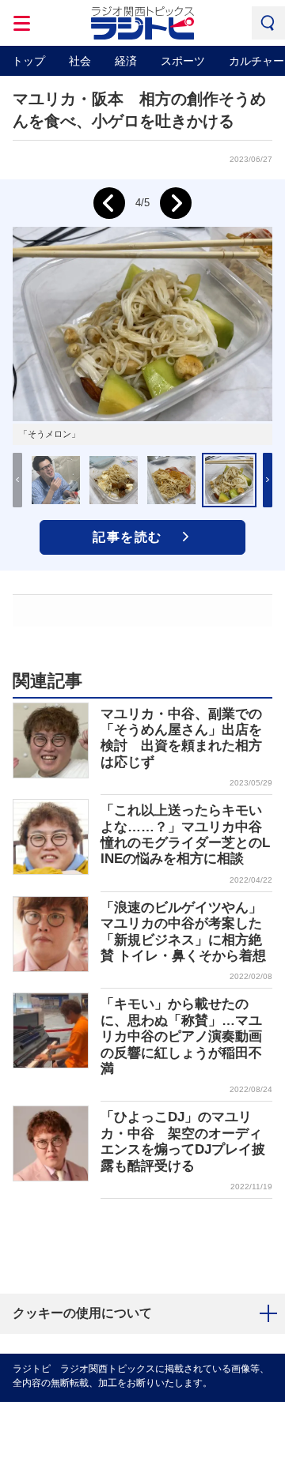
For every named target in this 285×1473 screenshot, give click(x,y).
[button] (267, 480)
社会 (80, 61)
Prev (109, 203)
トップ (28, 61)
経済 (126, 61)
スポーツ (183, 61)
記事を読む (127, 537)
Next (176, 203)
